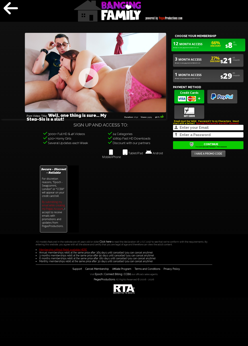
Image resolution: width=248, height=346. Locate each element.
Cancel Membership (97, 268)
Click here (105, 241)
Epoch (99, 274)
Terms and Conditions (147, 268)
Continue (211, 145)
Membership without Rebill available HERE (63, 249)
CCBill (127, 274)
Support (77, 268)
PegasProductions (104, 279)
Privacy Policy (172, 268)
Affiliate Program (121, 268)
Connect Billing (113, 274)
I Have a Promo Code (208, 153)
